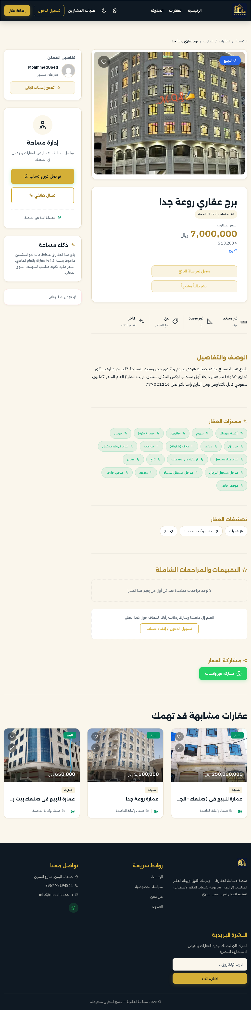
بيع (166, 531)
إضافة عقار (17, 10)
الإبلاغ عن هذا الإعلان (62, 297)
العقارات (175, 10)
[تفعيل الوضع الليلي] (104, 10)
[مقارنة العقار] (179, 747)
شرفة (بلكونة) (179, 446)
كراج (153, 459)
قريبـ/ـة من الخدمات (185, 459)
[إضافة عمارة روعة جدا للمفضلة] (95, 736)
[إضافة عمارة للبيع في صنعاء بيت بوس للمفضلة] (12, 736)
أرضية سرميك (229, 433)
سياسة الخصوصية (149, 887)
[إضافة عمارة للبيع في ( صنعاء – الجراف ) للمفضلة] (179, 736)
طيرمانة (149, 446)
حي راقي (233, 446)
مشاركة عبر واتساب (220, 674)
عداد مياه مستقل (226, 459)
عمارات (208, 41)
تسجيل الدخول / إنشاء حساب (169, 628)
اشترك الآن (210, 978)
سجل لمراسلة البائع (194, 271)
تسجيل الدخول (49, 10)
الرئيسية (195, 10)
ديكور (208, 446)
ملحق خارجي (114, 472)
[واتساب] (115, 10)
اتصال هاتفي (44, 195)
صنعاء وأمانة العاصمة (198, 531)
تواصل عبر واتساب (44, 176)
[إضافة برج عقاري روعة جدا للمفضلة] (104, 62)
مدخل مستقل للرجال (223, 472)
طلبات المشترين (81, 10)
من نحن (156, 896)
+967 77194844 (59, 885)
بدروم (200, 433)
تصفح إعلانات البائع (39, 87)
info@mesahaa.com (56, 894)
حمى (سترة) (146, 433)
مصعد (143, 472)
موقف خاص (229, 485)
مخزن (131, 459)
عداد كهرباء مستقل (115, 446)
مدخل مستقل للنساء (178, 472)
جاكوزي (175, 433)
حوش (118, 433)
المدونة (157, 10)
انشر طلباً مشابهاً (194, 286)
